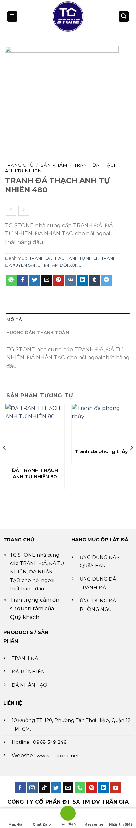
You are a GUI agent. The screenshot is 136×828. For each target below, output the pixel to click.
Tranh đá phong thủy (101, 451)
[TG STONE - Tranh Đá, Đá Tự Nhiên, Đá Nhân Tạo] (68, 16)
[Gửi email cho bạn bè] (46, 280)
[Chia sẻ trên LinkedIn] (82, 280)
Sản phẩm (54, 165)
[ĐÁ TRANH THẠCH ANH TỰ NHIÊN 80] (34, 433)
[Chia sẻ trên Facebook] (22, 280)
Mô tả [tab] (14, 319)
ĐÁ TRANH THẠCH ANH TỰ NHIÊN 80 (35, 473)
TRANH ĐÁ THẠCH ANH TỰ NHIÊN (64, 258)
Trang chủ (19, 165)
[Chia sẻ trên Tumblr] (94, 280)
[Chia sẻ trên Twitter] (34, 280)
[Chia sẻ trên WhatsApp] (11, 280)
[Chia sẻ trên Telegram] (106, 280)
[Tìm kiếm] (124, 16)
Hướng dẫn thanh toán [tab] (37, 332)
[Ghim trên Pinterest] (58, 280)
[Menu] (12, 16)
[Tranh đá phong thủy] (101, 424)
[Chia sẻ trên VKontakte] (70, 280)
